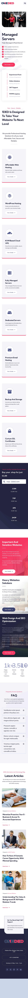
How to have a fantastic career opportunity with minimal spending (13, 858)
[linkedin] (20, 969)
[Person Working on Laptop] (14, 789)
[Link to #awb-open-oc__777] (25, 3)
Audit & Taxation (11, 852)
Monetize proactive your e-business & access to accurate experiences (14, 817)
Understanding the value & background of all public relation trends (14, 899)
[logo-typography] (7, 2)
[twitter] (10, 969)
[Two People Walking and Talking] (14, 871)
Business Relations (12, 811)
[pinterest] (17, 969)
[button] (14, 711)
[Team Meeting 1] (14, 830)
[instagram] (14, 969)
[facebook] (7, 969)
